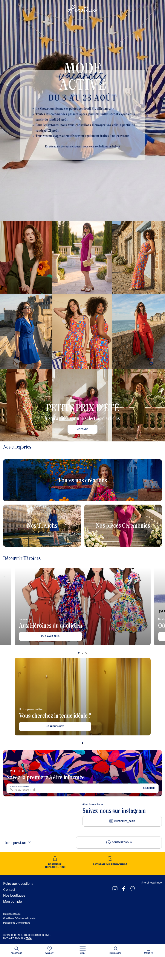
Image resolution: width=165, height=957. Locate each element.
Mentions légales (12, 913)
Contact (9, 889)
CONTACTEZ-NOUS (122, 842)
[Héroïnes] (82, 10)
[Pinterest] (132, 888)
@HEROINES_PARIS (124, 821)
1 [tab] (78, 653)
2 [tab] (82, 653)
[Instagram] (115, 888)
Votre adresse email (19, 787)
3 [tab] (86, 653)
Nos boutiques (14, 895)
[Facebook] (124, 888)
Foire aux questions (18, 883)
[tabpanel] (82, 606)
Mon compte (12, 901)
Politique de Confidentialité (16, 922)
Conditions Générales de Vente (19, 918)
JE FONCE (82, 429)
